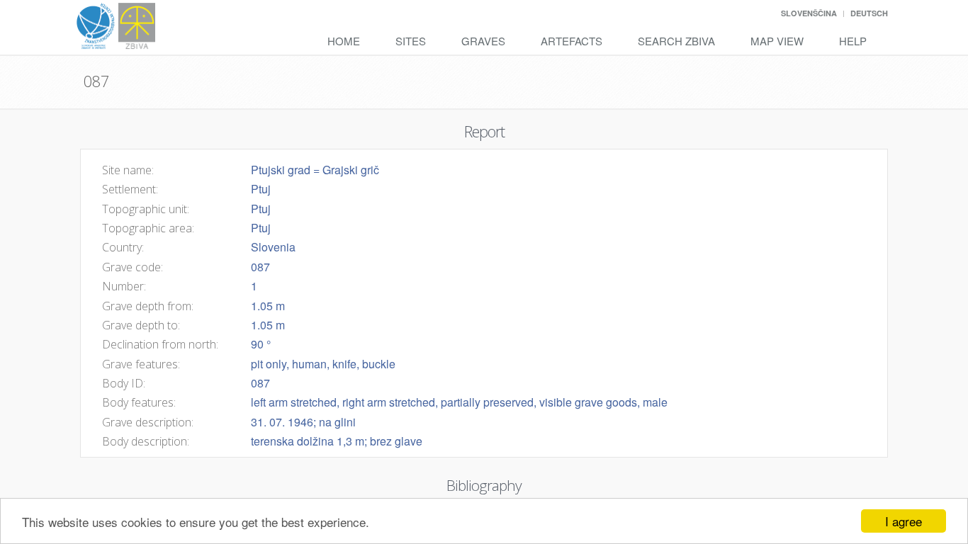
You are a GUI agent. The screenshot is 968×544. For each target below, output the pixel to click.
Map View (777, 40)
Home (343, 40)
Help (853, 40)
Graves (483, 40)
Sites (410, 40)
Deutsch (869, 13)
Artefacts (571, 40)
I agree (903, 521)
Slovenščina (809, 13)
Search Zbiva (676, 40)
